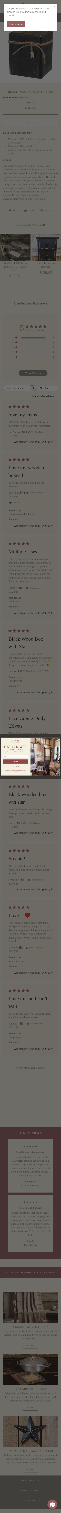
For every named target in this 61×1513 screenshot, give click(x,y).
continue (15, 761)
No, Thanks (16, 766)
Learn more (16, 24)
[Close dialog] (58, 739)
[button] (52, 1504)
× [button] (54, 7)
